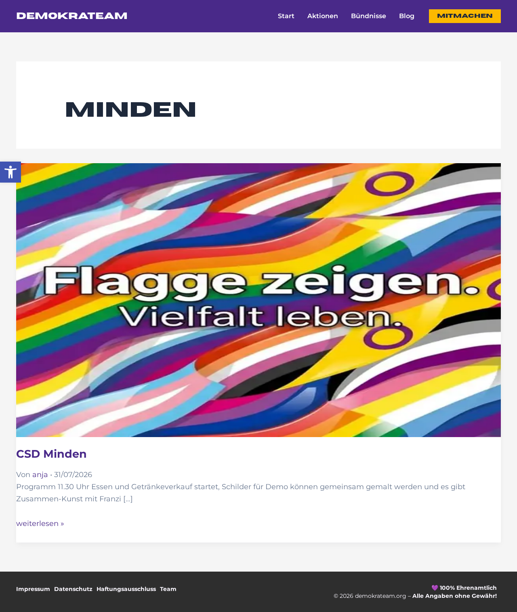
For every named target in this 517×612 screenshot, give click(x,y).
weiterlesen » (40, 523)
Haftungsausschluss (126, 589)
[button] (10, 172)
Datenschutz (73, 589)
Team (168, 589)
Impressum (33, 589)
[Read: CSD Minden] (258, 294)
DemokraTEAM (72, 16)
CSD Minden (51, 454)
